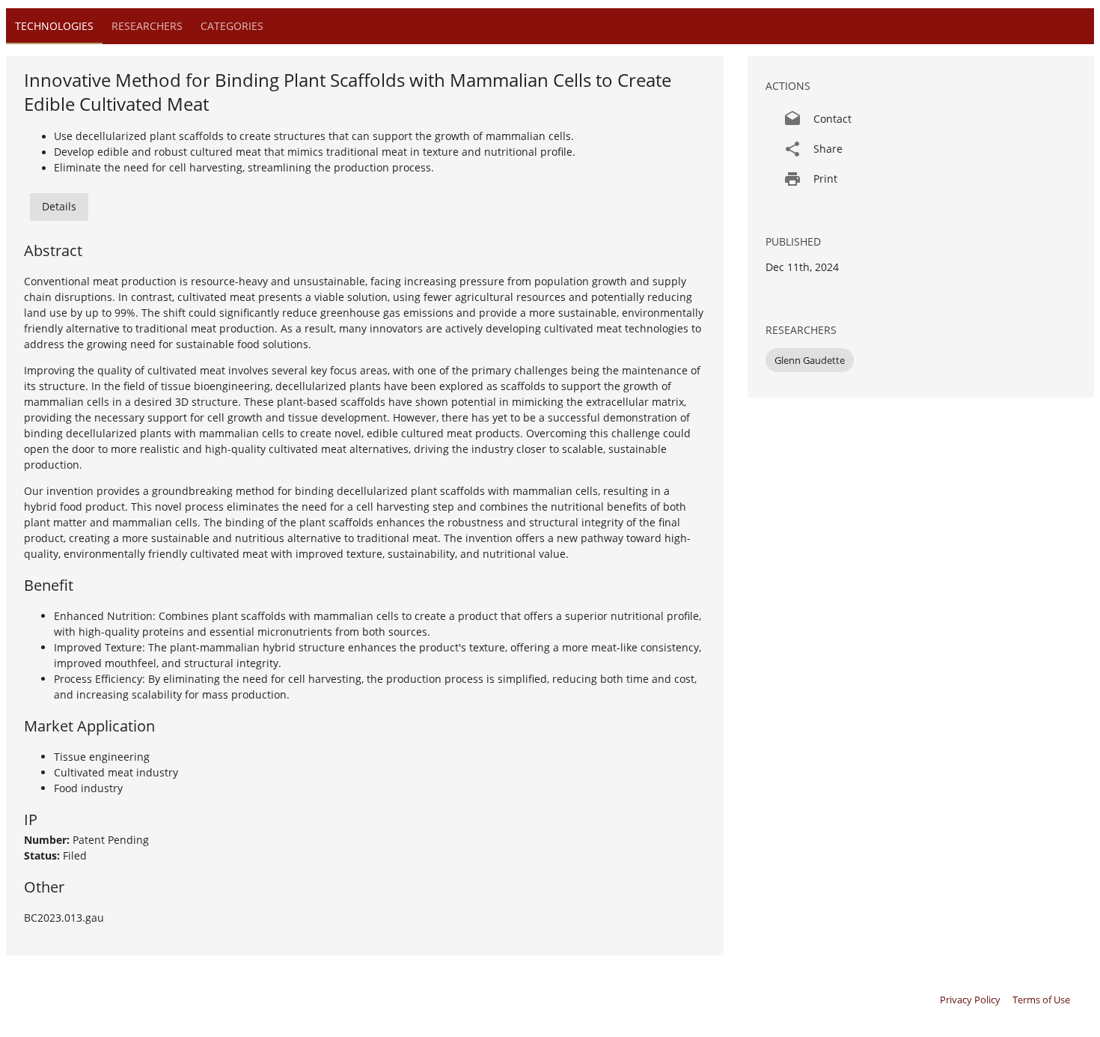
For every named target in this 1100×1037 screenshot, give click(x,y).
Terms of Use (1041, 999)
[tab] (54, 26)
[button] (921, 119)
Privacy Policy (970, 999)
